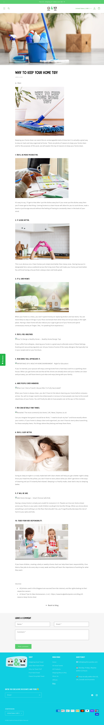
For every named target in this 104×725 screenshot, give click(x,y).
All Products (56, 669)
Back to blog (53, 605)
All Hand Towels (57, 665)
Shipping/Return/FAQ (59, 673)
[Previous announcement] (4, 2)
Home (54, 662)
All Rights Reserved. (23, 720)
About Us (55, 676)
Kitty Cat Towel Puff (35, 669)
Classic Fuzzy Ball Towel (36, 676)
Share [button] (19, 83)
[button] (4, 8)
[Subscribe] (39, 695)
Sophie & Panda (13, 720)
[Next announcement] (100, 2)
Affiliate (54, 680)
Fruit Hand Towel (34, 673)
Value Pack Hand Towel (36, 665)
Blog (53, 683)
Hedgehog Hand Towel (36, 662)
